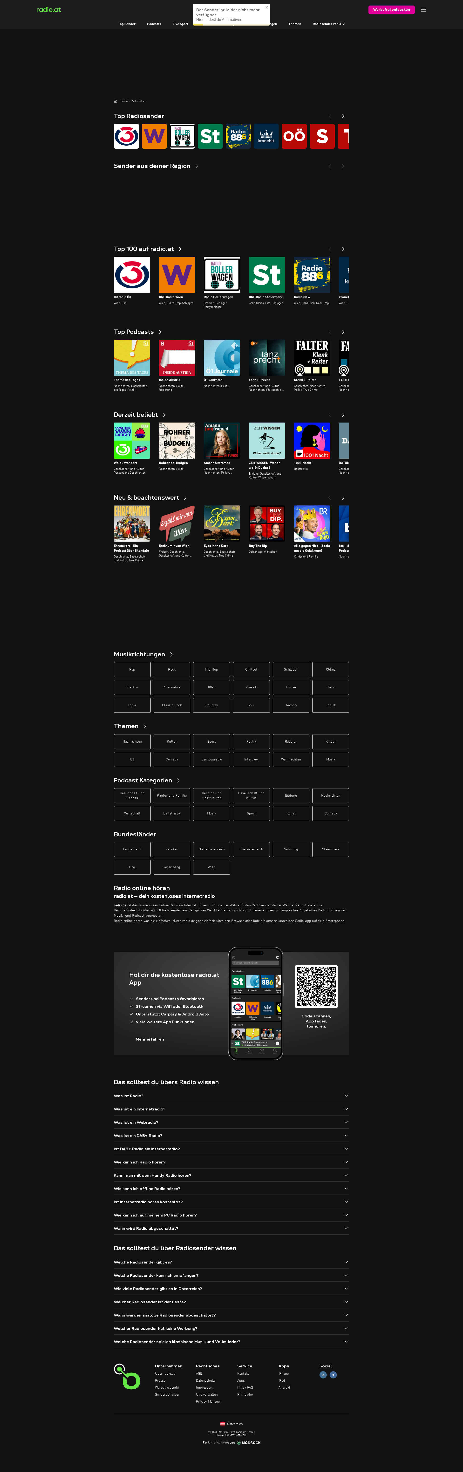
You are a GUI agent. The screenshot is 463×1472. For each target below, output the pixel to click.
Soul (251, 705)
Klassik (251, 687)
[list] (231, 136)
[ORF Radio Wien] (154, 136)
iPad (282, 1380)
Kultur (172, 741)
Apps (241, 1380)
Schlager (291, 669)
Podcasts (154, 24)
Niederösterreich (211, 849)
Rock (172, 669)
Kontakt (243, 1373)
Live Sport (180, 24)
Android (284, 1387)
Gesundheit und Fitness (132, 796)
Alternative (171, 687)
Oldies (331, 669)
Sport (211, 741)
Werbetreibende (167, 1387)
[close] (267, 7)
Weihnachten (291, 759)
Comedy (172, 759)
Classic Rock (172, 705)
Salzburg (291, 849)
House (291, 687)
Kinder (331, 741)
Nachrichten (132, 741)
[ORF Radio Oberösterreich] (294, 136)
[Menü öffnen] (423, 10)
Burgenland (132, 849)
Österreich (234, 1424)
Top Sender (127, 24)
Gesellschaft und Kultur (251, 796)
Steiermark (331, 849)
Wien (211, 867)
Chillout (251, 669)
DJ (132, 759)
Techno (291, 705)
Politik (251, 741)
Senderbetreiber (167, 1394)
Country (211, 705)
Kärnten (172, 849)
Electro (132, 687)
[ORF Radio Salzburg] (322, 136)
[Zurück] (329, 247)
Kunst (291, 813)
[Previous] (329, 114)
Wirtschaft (132, 813)
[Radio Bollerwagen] (182, 136)
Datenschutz (205, 1380)
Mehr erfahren (150, 1039)
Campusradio (211, 759)
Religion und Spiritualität (211, 796)
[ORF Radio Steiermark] (210, 136)
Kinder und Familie (172, 795)
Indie (132, 705)
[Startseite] (116, 101)
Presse (160, 1380)
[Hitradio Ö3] (126, 136)
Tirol (132, 867)
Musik (330, 759)
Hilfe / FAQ (245, 1387)
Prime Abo (245, 1394)
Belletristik (171, 813)
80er (211, 687)
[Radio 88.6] (238, 136)
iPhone (284, 1373)
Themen (295, 24)
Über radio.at (165, 1373)
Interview (251, 759)
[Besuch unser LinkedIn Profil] (323, 1375)
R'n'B (331, 705)
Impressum (204, 1387)
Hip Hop (211, 669)
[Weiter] (343, 247)
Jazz (330, 687)
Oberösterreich (251, 849)
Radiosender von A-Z (329, 24)
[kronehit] (266, 136)
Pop (132, 669)
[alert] (231, 15)
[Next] (343, 114)
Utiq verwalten (207, 1394)
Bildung (291, 795)
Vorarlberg (172, 867)
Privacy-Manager (208, 1401)
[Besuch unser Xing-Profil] (333, 1375)
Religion (291, 741)
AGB (199, 1373)
